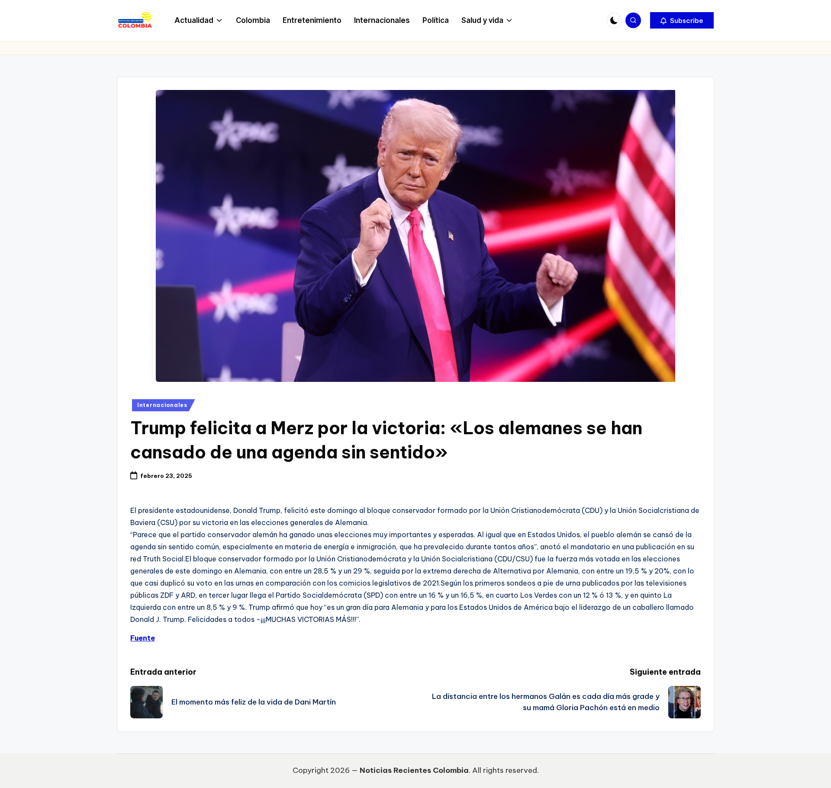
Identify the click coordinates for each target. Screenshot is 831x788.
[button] (682, 20)
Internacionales (162, 405)
